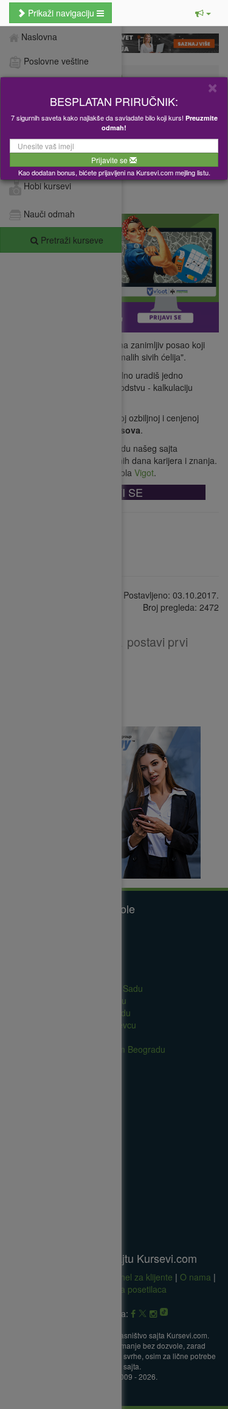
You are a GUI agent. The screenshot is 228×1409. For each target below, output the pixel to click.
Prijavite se (110, 160)
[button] (203, 13)
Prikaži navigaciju (61, 13)
